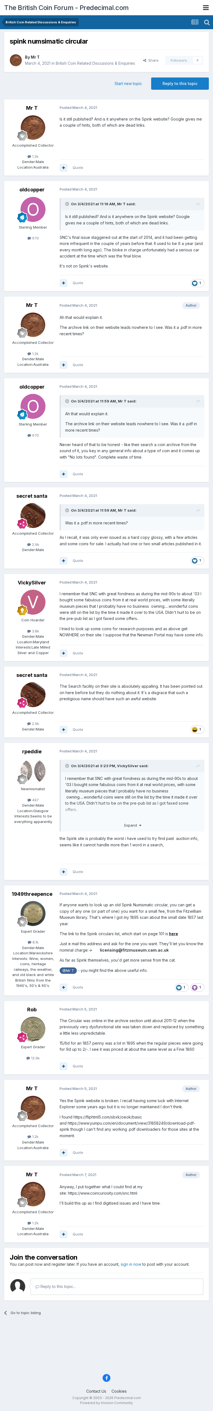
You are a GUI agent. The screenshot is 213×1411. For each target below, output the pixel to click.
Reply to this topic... (57, 1286)
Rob (32, 1009)
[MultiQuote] (63, 168)
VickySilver (32, 583)
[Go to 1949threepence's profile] (33, 913)
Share (152, 60)
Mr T (35, 57)
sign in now (131, 1264)
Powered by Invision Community (106, 1403)
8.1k (35, 942)
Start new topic (128, 83)
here (173, 933)
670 (35, 238)
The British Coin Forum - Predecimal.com (66, 8)
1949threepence (32, 894)
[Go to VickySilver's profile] (33, 602)
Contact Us (96, 1391)
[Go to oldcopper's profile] (33, 209)
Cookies (119, 1391)
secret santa (31, 496)
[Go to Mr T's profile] (16, 60)
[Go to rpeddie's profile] (33, 771)
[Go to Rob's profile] (33, 1029)
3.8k (35, 631)
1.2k (35, 156)
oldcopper (32, 189)
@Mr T (68, 971)
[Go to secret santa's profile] (33, 515)
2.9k (35, 544)
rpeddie (32, 751)
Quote (78, 167)
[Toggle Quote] (67, 204)
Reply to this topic (180, 83)
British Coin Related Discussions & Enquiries (95, 63)
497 (35, 800)
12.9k (35, 1058)
